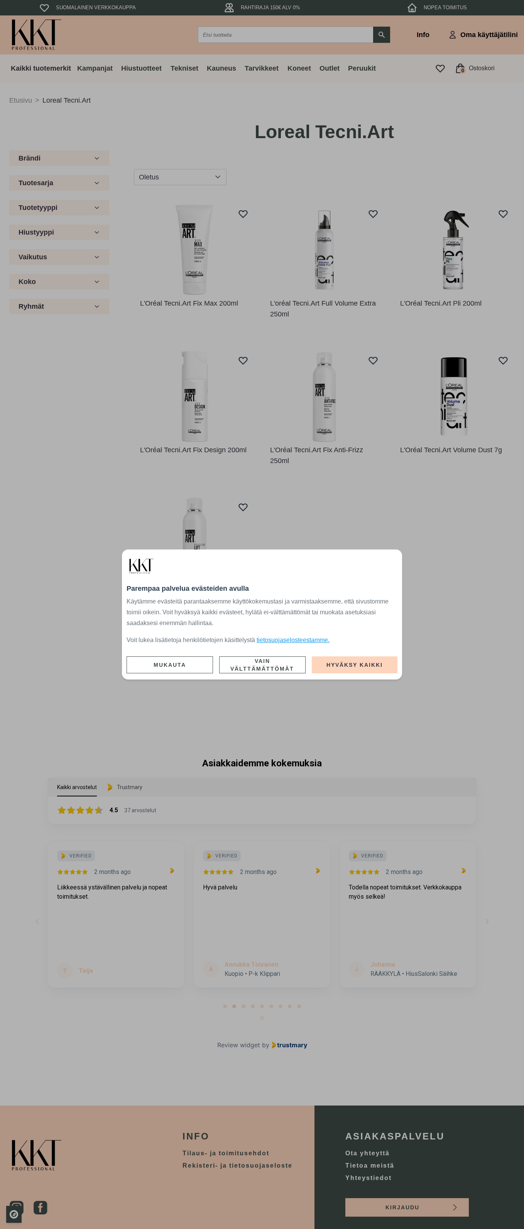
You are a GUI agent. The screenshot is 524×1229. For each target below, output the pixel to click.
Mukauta (170, 665)
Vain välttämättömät (262, 665)
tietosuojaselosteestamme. (293, 640)
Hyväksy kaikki (354, 665)
